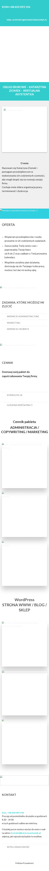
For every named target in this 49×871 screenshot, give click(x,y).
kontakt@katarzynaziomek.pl (26, 833)
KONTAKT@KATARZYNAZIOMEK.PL (30, 20)
